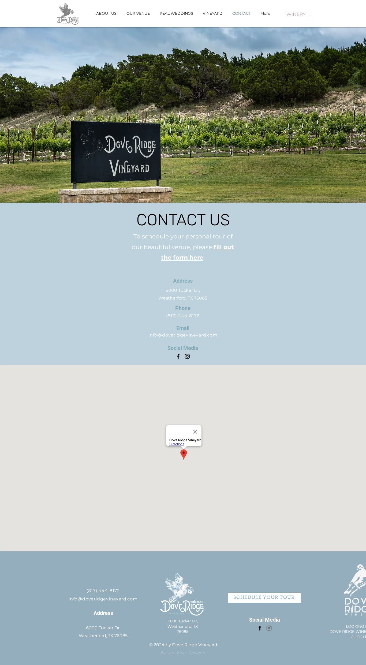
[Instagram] (187, 356)
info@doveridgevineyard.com (183, 335)
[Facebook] (178, 356)
